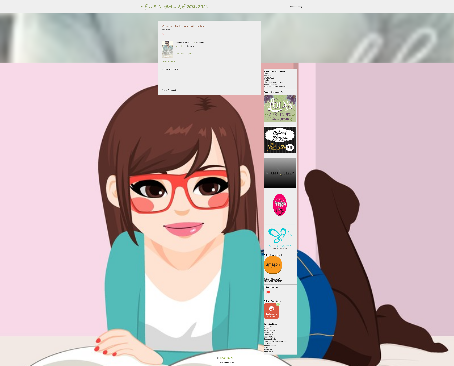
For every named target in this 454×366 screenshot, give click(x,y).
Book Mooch (268, 333)
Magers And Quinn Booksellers (275, 341)
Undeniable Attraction (184, 42)
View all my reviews (170, 69)
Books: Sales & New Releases (275, 86)
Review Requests (270, 84)
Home (266, 74)
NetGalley (267, 343)
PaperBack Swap (270, 345)
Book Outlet (268, 335)
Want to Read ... (269, 78)
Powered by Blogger (228, 358)
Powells (267, 347)
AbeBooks (268, 326)
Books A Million (269, 337)
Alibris (266, 328)
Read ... (266, 80)
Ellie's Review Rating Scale (273, 82)
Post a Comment (169, 90)
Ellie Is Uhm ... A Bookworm (176, 6)
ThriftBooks (268, 352)
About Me (267, 76)
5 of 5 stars (189, 46)
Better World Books (271, 330)
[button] (163, 34)
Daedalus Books (270, 339)
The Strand (268, 350)
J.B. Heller (200, 42)
